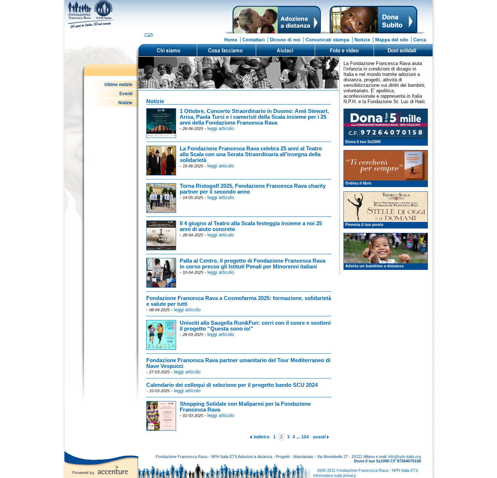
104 (305, 436)
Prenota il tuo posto (364, 224)
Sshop (403, 50)
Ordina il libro (358, 183)
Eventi (125, 93)
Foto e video (344, 50)
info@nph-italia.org (404, 456)
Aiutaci (285, 50)
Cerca (419, 39)
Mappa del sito (391, 39)
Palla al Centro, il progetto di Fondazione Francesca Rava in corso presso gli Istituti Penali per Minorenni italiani (252, 264)
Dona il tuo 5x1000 (363, 141)
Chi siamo (168, 50)
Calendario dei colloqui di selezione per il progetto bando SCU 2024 (232, 385)
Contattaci (253, 39)
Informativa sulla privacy (334, 475)
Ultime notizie (118, 84)
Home (230, 39)
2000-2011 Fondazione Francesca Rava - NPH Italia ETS (367, 470)
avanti (319, 436)
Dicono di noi (285, 39)
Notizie (362, 39)
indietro (261, 436)
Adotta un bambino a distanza (374, 266)
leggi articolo (220, 128)
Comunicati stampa (327, 39)
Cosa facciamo (226, 50)
